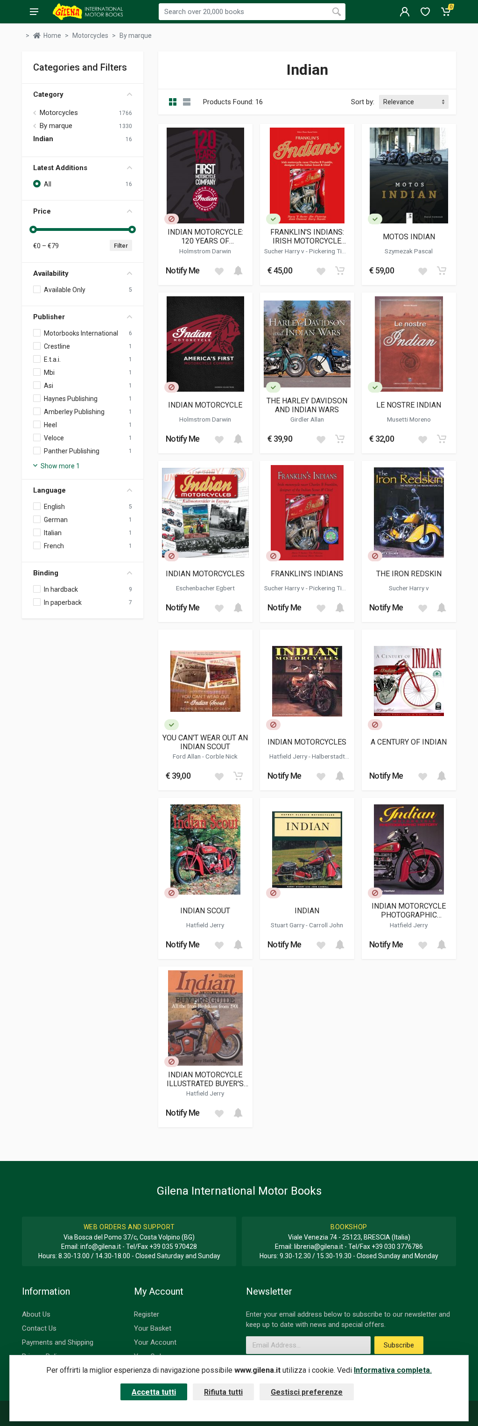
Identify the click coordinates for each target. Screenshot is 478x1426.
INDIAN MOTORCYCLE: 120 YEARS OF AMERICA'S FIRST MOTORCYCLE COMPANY (205, 236)
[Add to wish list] (218, 271)
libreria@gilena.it (318, 1246)
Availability (51, 273)
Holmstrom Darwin (205, 251)
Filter (121, 245)
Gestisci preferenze (307, 1392)
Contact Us (39, 1328)
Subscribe (399, 1345)
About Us (36, 1314)
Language (49, 490)
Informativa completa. (393, 1370)
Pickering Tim (328, 251)
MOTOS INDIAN (409, 236)
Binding (45, 573)
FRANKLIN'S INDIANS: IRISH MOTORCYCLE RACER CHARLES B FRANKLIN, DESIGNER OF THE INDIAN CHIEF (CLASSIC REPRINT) (307, 236)
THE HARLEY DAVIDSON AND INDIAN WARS (307, 405)
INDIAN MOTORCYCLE (205, 405)
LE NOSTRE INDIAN (408, 405)
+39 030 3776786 (397, 1246)
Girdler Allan (307, 419)
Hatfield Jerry (289, 756)
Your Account (155, 1342)
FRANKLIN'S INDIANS (307, 573)
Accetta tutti (154, 1392)
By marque (56, 126)
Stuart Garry (288, 925)
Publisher (49, 317)
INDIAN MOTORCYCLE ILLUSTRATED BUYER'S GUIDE (205, 1079)
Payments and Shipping (57, 1342)
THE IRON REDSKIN (409, 573)
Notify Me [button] (183, 270)
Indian (43, 139)
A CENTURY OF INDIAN (409, 742)
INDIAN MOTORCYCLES (205, 573)
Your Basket (152, 1328)
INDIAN (307, 910)
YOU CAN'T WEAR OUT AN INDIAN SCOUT (205, 742)
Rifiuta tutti (223, 1392)
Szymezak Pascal (409, 251)
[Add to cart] (238, 270)
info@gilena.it (100, 1246)
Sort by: (362, 102)
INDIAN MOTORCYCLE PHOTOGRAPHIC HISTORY (409, 910)
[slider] (33, 229)
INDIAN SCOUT (205, 910)
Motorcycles (59, 112)
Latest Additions (60, 168)
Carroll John (326, 925)
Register (146, 1314)
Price (42, 211)
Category (48, 94)
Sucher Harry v (285, 251)
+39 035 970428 (173, 1246)
